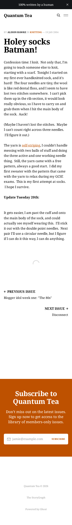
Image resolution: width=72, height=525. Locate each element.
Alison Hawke (16, 32)
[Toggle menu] (66, 15)
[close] (67, 5)
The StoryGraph (36, 497)
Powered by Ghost (36, 509)
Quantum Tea (18, 15)
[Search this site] (58, 15)
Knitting (36, 32)
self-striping (31, 145)
